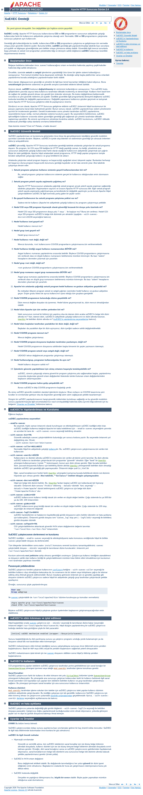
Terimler (126, 5)
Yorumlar (119, 63)
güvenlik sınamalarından (61, 695)
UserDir (22, 319)
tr (110, 23)
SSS (119, 5)
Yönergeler (112, 5)
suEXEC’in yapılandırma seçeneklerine (71, 319)
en (92, 23)
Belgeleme (32, 13)
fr (97, 23)
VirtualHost (72, 676)
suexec (14, 597)
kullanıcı (52, 449)
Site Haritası (136, 5)
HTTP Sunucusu (19, 13)
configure (58, 570)
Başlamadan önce (123, 32)
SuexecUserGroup (16, 668)
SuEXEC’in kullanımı (124, 49)
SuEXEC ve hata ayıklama (127, 53)
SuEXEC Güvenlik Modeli (126, 35)
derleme (20, 698)
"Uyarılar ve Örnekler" (26, 404)
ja (101, 23)
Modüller (102, 5)
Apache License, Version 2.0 (15, 790)
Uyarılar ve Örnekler (124, 56)
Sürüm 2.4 (43, 13)
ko (105, 23)
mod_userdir (60, 668)
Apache (7, 13)
